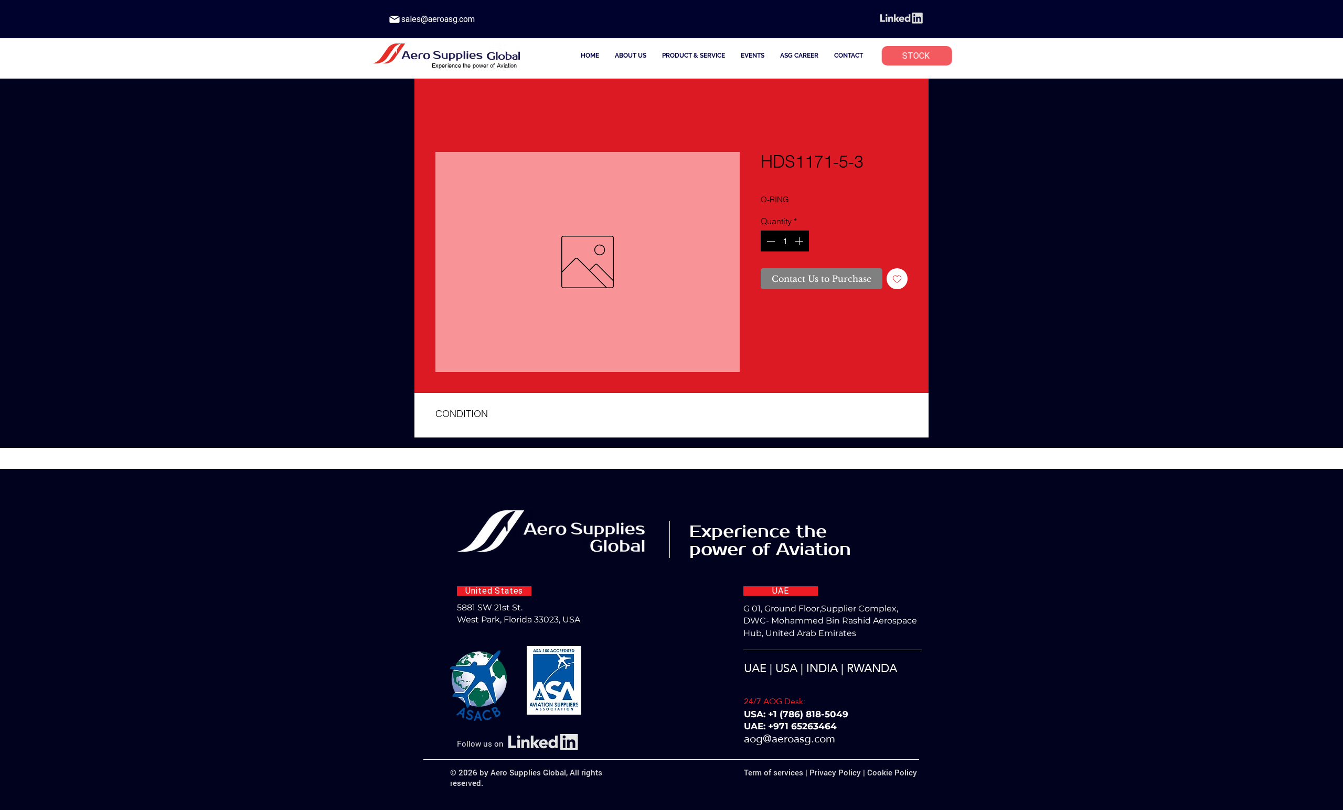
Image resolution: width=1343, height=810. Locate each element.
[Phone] (394, 19)
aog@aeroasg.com (789, 738)
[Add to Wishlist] (897, 278)
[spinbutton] (785, 241)
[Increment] (800, 241)
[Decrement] (769, 241)
